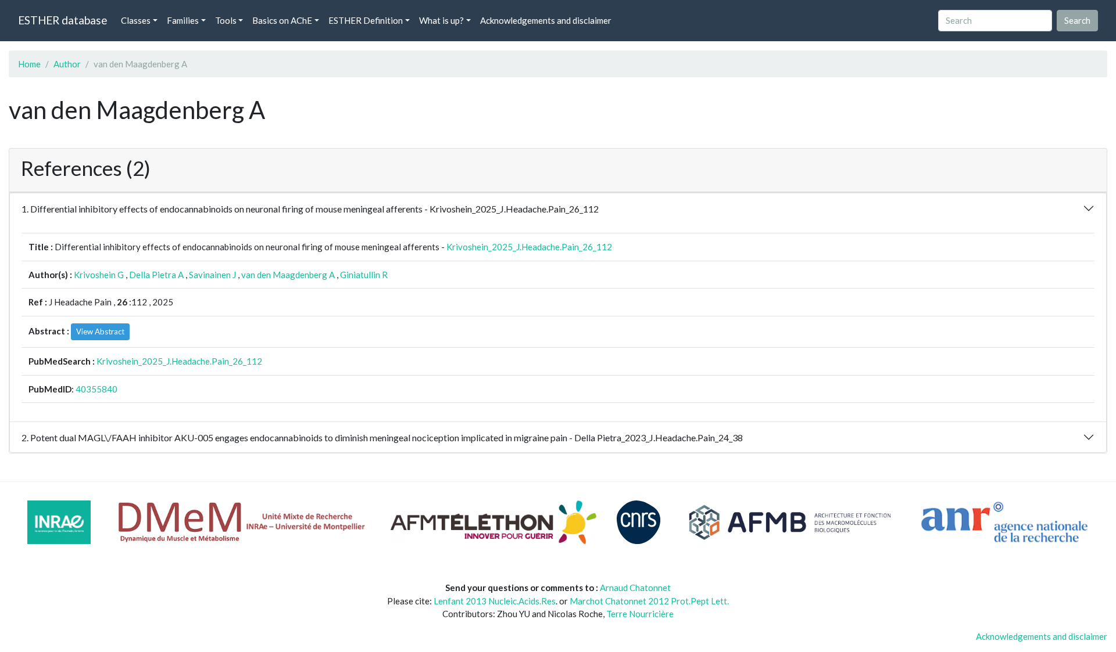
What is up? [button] (441, 20)
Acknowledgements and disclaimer (545, 20)
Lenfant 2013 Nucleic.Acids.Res (495, 601)
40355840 (96, 389)
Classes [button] (136, 20)
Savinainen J (212, 274)
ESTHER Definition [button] (365, 20)
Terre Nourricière (640, 613)
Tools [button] (226, 20)
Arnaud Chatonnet (635, 587)
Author (67, 64)
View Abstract (100, 331)
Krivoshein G (99, 274)
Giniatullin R (364, 274)
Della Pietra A (156, 274)
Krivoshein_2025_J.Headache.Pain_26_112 (529, 247)
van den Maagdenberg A (288, 274)
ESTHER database (62, 20)
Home (29, 64)
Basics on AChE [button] (282, 20)
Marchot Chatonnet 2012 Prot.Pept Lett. (649, 601)
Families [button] (183, 20)
